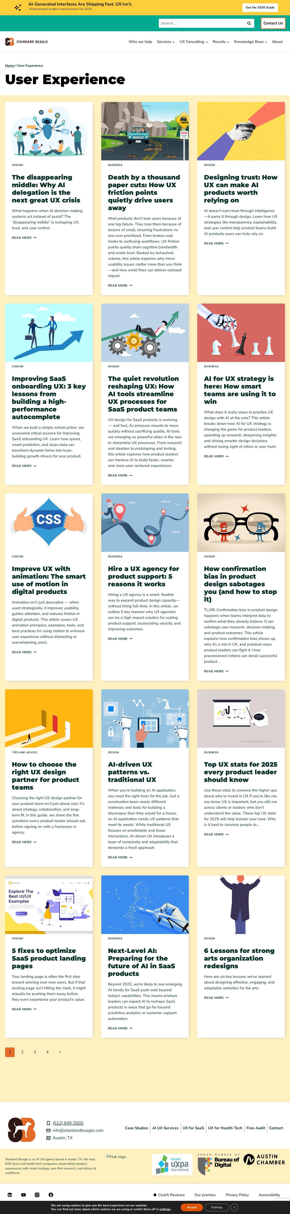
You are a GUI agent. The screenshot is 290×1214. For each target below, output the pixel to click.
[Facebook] (50, 1194)
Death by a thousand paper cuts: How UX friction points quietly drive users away (144, 192)
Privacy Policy (237, 1194)
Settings (216, 1207)
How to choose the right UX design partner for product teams (45, 775)
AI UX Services (165, 1128)
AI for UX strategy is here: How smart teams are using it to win (240, 390)
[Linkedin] (9, 1194)
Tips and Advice (24, 752)
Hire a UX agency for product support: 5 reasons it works (143, 576)
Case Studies (136, 1128)
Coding (18, 366)
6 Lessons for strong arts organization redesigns (239, 958)
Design (17, 165)
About (277, 41)
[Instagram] (37, 1194)
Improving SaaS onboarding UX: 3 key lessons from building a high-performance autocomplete (49, 398)
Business (115, 165)
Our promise (205, 1194)
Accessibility (269, 1194)
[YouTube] (23, 1194)
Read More (24, 238)
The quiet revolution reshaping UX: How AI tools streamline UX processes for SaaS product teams (143, 394)
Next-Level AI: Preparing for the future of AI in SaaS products (141, 962)
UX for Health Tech (225, 1128)
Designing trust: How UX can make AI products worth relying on (240, 188)
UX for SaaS (193, 1128)
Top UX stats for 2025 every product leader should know (240, 772)
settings (164, 1209)
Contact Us (273, 23)
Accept (192, 1207)
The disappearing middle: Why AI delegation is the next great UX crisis (46, 188)
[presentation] (49, 131)
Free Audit (255, 1128)
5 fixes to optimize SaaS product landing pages (49, 958)
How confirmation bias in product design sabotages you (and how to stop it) (240, 584)
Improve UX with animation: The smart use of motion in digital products (49, 580)
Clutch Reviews (171, 1194)
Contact (276, 1128)
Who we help (140, 41)
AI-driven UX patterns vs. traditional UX (132, 772)
